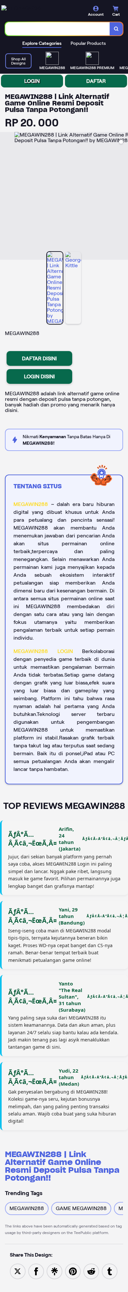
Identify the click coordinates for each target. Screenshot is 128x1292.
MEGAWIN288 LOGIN (43, 651)
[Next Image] (122, 196)
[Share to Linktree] (54, 1271)
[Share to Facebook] (36, 1271)
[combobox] (57, 28)
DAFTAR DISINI (39, 358)
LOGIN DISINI (39, 376)
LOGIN (32, 81)
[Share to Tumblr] (109, 1271)
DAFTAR (96, 81)
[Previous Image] (5, 196)
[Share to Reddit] (91, 1271)
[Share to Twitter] (18, 1271)
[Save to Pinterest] (73, 1271)
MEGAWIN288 (30, 504)
